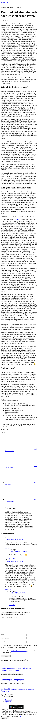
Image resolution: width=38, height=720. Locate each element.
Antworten (8, 548)
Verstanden (5, 718)
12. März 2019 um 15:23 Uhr (18, 551)
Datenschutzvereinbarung (19, 651)
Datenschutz (8, 700)
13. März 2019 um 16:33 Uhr (14, 561)
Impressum (8, 701)
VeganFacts (4, 2)
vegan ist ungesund (30, 286)
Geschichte (16, 219)
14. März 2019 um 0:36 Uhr (17, 593)
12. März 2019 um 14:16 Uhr (14, 539)
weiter (20, 716)
